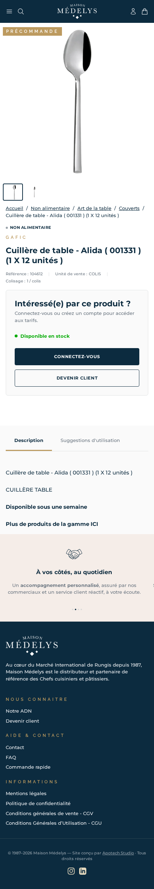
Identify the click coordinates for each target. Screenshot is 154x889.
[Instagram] (71, 871)
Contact (15, 747)
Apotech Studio (118, 852)
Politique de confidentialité (38, 803)
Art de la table (94, 208)
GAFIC (16, 237)
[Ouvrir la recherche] (20, 11)
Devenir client (77, 378)
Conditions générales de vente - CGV (49, 813)
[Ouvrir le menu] (9, 11)
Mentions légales (26, 793)
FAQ (11, 757)
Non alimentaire (50, 208)
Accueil (14, 208)
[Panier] (144, 11)
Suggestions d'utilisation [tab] (90, 440)
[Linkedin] (82, 871)
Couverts (129, 208)
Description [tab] (28, 440)
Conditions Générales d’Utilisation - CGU (54, 823)
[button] (72, 609)
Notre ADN (19, 711)
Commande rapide (28, 767)
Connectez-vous (77, 356)
